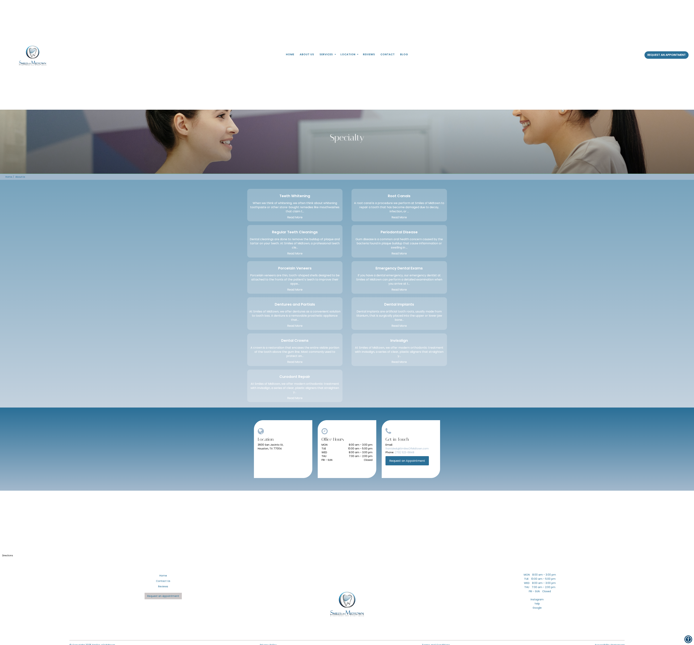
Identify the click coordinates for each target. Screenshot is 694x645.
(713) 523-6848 (404, 452)
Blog (404, 54)
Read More (295, 217)
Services (326, 54)
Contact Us (163, 581)
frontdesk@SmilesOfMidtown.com (407, 448)
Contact (387, 54)
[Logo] (347, 604)
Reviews (369, 54)
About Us (307, 54)
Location (347, 54)
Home (290, 54)
